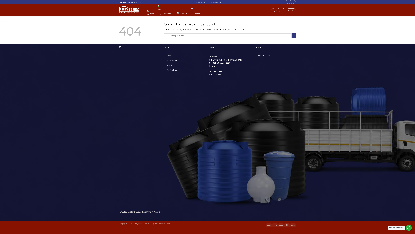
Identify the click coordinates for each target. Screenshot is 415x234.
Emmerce (165, 224)
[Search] (273, 10)
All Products (166, 13)
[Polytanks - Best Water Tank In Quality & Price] (130, 10)
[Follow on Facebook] (286, 2)
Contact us (199, 13)
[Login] (278, 10)
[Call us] (294, 2)
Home (152, 13)
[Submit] (294, 35)
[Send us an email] (290, 2)
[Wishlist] (283, 10)
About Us (184, 13)
